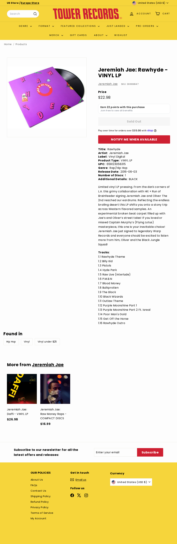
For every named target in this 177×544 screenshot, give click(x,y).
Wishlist (121, 35)
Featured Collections (79, 26)
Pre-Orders (146, 26)
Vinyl (27, 341)
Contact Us (38, 491)
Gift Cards (78, 35)
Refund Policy (40, 502)
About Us (37, 479)
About (99, 35)
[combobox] (23, 14)
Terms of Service (42, 513)
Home (8, 44)
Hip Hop (11, 341)
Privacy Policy (40, 507)
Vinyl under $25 (47, 341)
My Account (38, 518)
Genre (24, 26)
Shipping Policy (40, 496)
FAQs (34, 485)
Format (45, 26)
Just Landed (116, 26)
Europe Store (30, 3)
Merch (54, 35)
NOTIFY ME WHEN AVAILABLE (134, 139)
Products (21, 44)
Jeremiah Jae (108, 84)
